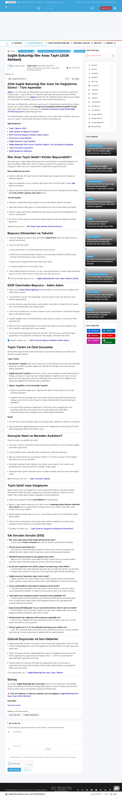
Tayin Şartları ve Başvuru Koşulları (24, 132)
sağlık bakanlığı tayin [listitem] (31, 715)
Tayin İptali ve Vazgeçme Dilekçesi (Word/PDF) (52, 529)
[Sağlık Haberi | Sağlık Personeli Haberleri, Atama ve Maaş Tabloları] (20, 8)
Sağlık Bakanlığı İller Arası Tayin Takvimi (45, 673)
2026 (10, 92)
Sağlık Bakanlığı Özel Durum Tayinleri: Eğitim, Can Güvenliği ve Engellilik (41, 145)
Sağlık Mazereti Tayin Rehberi (22, 141)
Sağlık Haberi (32, 66)
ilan (73, 183)
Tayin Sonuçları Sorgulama (21, 148)
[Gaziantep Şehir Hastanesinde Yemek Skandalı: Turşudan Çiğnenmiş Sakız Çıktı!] (101, 311)
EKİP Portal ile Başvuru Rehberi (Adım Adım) (28, 135)
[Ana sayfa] (7, 43)
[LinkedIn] (105, 790)
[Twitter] (82, 790)
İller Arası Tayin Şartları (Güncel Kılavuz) (44, 226)
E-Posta (48, 749)
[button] (115, 8)
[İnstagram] (87, 790)
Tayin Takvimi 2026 (17, 128)
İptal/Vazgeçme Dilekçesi (20, 151)
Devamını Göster (14, 705)
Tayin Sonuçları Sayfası (40, 479)
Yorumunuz (17, 731)
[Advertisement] (61, 26)
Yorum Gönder (14, 770)
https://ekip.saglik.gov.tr (30, 290)
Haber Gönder (105, 8)
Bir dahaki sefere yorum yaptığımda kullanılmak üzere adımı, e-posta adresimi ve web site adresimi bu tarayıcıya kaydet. (43, 757)
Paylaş (115, 794)
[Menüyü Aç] (38, 8)
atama (33, 97)
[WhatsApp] (96, 790)
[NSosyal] (100, 790)
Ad (9, 749)
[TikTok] (110, 790)
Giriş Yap (27, 770)
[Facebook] (78, 790)
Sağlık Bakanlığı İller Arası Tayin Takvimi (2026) (57, 278)
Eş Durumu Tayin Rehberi (20, 138)
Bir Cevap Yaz (14, 723)
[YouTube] (91, 790)
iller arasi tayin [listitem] (14, 715)
